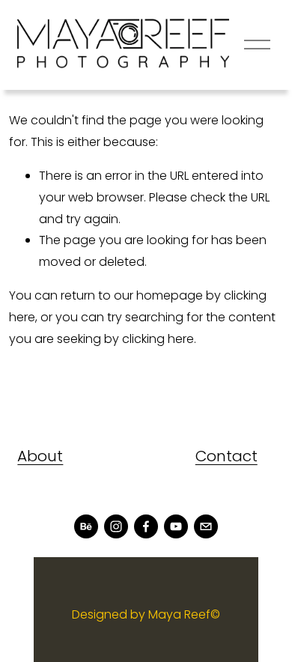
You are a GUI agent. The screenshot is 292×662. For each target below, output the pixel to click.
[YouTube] (176, 526)
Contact (226, 456)
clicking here (158, 338)
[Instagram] (116, 526)
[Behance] (86, 526)
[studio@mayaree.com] (206, 526)
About (40, 456)
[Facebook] (146, 526)
